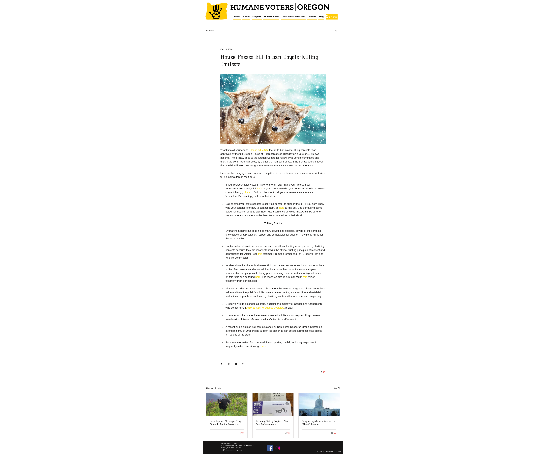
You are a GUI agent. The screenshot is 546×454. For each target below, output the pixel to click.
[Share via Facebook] (221, 363)
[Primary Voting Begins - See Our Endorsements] (273, 404)
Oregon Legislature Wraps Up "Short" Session (318, 423)
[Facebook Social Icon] (270, 448)
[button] (246, 17)
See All (337, 388)
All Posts (210, 30)
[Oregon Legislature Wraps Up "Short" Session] (319, 404)
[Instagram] (277, 448)
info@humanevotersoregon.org (231, 450)
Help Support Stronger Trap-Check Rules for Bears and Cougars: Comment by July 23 (226, 423)
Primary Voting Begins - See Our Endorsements (272, 423)
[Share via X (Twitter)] (228, 363)
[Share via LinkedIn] (235, 363)
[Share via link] (242, 363)
